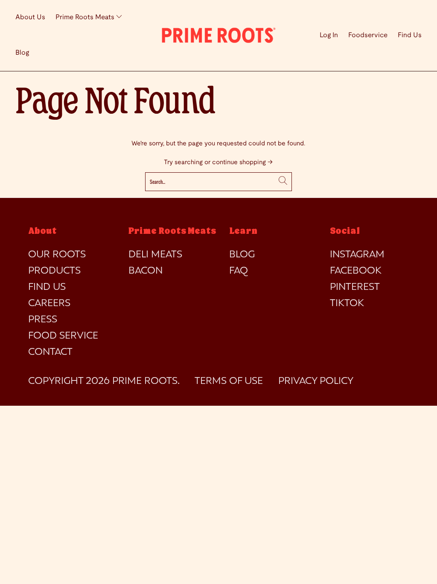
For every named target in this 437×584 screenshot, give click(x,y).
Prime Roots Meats (85, 17)
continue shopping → (242, 162)
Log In (329, 35)
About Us (30, 17)
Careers (49, 303)
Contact (50, 352)
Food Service (63, 336)
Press (42, 319)
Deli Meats (155, 255)
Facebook (356, 271)
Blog (22, 53)
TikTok (347, 303)
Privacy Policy (315, 381)
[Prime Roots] (218, 35)
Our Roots (57, 255)
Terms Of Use (229, 381)
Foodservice (367, 35)
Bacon (145, 271)
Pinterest (355, 287)
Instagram (357, 255)
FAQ (238, 271)
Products (54, 271)
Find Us (410, 35)
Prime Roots (145, 381)
